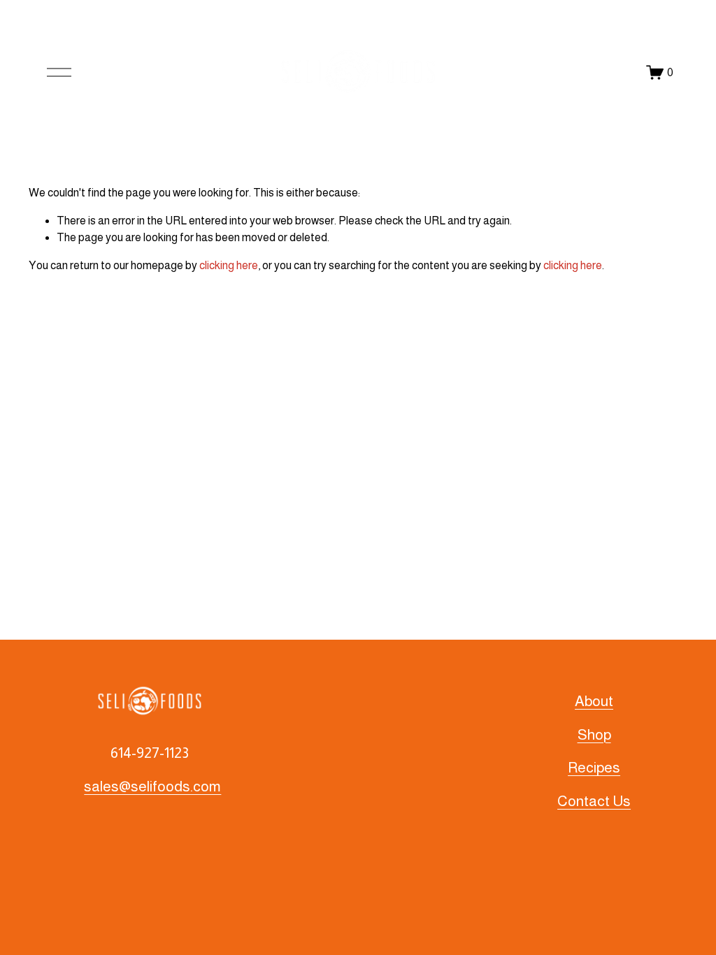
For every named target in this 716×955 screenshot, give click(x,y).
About (594, 701)
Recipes (594, 767)
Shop (594, 734)
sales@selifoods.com (152, 786)
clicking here (228, 265)
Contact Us (594, 801)
